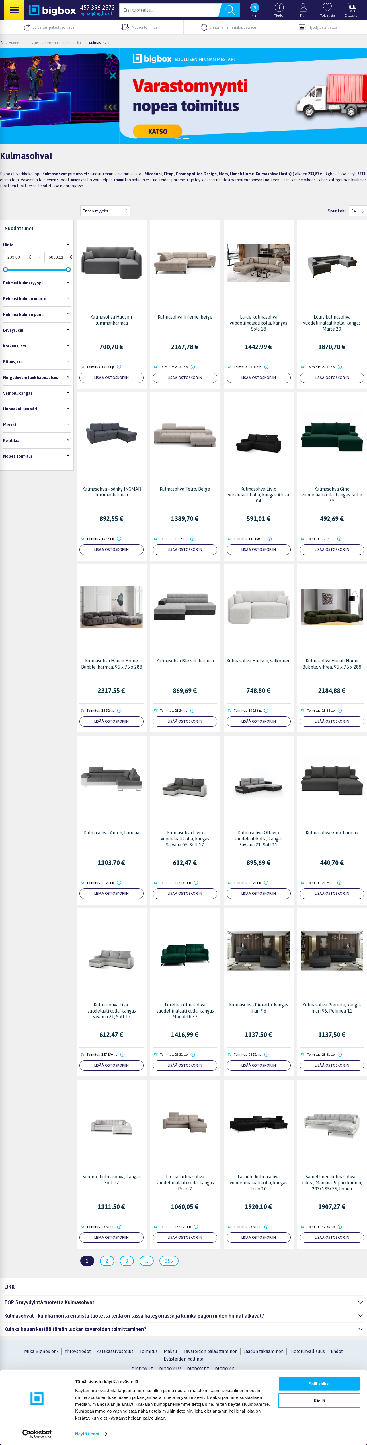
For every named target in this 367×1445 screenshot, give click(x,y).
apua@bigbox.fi (97, 13)
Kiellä (319, 1400)
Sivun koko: (338, 211)
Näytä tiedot (87, 1433)
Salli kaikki (319, 1383)
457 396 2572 (97, 7)
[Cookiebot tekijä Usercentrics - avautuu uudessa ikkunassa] (37, 1434)
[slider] (5, 269)
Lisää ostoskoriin (111, 377)
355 (169, 1260)
